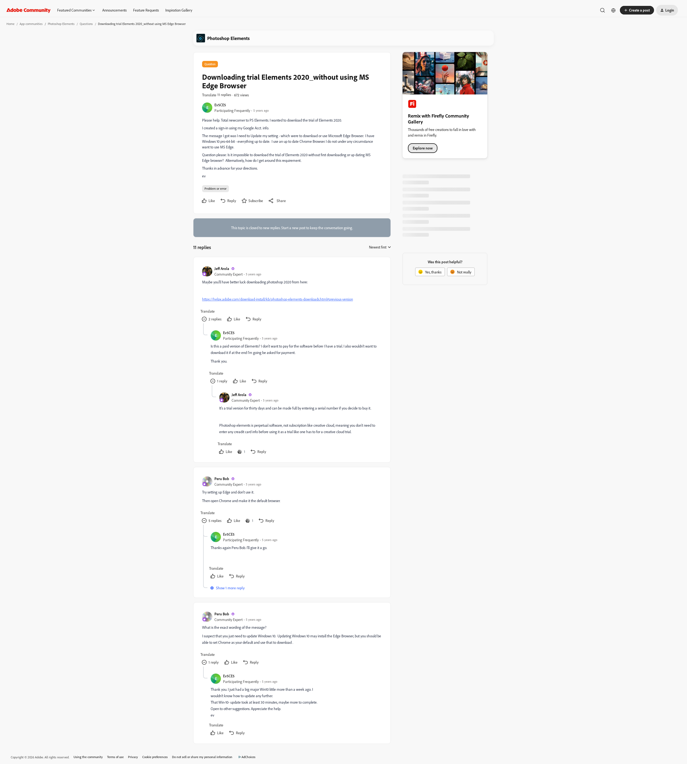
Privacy (133, 757)
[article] (291, 294)
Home (10, 24)
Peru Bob (221, 478)
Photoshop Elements (61, 24)
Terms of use (115, 757)
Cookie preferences (155, 757)
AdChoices (248, 757)
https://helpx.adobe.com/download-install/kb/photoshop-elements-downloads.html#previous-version (277, 299)
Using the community (88, 757)
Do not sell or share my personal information (202, 757)
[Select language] (613, 10)
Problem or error (215, 189)
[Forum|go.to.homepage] (28, 10)
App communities (31, 24)
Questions (86, 24)
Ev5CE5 (220, 105)
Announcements (114, 10)
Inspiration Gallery (178, 10)
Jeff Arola (221, 268)
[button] (637, 10)
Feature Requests (146, 10)
